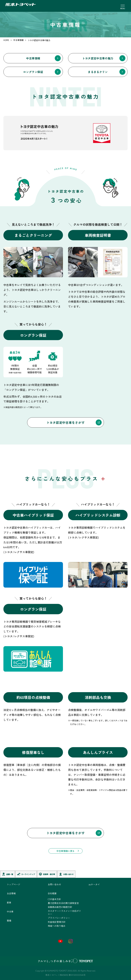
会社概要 (52, 893)
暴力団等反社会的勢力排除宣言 (63, 903)
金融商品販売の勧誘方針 (60, 907)
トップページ (13, 884)
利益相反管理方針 (57, 921)
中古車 (10, 911)
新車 (9, 902)
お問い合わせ (54, 884)
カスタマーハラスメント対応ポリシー (64, 912)
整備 (9, 920)
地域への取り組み (57, 925)
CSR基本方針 (54, 899)
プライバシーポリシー (59, 917)
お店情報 (11, 893)
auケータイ (94, 884)
